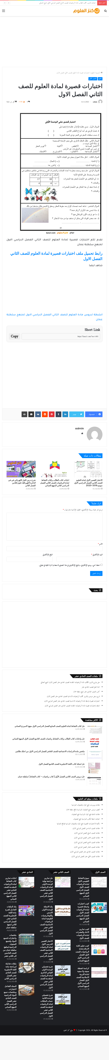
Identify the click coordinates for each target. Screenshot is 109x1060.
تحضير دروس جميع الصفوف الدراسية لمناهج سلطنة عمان (83, 809)
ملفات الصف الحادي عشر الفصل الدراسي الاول (85, 851)
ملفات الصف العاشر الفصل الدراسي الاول (87, 847)
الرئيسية (98, 72)
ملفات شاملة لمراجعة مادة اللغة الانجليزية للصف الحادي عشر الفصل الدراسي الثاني (10, 971)
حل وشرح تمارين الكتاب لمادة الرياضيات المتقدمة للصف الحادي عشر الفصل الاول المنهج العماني (70, 682)
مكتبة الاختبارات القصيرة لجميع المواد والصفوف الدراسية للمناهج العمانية (78, 823)
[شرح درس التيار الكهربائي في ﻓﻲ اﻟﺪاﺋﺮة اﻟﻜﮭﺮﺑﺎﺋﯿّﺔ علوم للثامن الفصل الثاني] (21, 469)
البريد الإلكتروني (96, 554)
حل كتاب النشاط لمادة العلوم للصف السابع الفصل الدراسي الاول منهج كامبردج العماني (50, 726)
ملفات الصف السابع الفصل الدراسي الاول (87, 833)
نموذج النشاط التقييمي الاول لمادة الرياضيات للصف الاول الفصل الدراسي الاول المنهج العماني (82, 887)
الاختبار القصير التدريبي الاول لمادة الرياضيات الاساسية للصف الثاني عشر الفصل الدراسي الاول (46, 950)
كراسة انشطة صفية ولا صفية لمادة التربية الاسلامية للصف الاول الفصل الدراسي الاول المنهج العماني (82, 977)
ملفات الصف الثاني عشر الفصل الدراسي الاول (85, 856)
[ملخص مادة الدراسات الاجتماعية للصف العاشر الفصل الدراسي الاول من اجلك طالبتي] (94, 755)
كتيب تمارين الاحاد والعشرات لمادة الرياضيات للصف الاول (82, 933)
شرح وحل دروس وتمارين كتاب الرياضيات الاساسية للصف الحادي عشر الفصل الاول (73, 696)
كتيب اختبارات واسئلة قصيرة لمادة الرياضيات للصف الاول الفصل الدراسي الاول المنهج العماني (82, 912)
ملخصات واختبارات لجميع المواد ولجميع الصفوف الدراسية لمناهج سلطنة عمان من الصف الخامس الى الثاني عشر (9, 945)
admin (95, 102)
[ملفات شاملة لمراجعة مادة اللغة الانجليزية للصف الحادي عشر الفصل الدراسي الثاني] (26, 967)
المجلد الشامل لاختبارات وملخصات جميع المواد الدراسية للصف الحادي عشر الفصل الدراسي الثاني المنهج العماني (10, 996)
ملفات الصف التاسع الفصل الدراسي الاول (87, 842)
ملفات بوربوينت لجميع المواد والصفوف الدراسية (86, 805)
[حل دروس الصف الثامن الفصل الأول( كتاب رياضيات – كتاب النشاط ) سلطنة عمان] (94, 780)
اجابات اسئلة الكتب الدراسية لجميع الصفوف (86, 819)
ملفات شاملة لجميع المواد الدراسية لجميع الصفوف (86, 814)
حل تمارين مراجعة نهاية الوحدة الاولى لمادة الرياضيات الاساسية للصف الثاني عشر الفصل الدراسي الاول (46, 888)
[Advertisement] (54, 39)
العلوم (92, 72)
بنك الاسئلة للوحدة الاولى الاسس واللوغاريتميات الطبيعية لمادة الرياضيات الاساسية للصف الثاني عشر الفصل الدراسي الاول (46, 920)
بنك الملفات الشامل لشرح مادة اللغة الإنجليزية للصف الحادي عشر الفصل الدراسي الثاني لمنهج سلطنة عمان (9, 917)
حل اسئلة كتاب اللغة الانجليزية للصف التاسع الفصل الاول (62, 764)
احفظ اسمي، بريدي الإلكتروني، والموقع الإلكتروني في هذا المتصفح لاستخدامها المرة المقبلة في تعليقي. (69, 565)
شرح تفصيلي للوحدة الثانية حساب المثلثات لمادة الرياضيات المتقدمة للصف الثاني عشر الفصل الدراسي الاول (46, 1005)
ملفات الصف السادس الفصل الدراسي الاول (86, 828)
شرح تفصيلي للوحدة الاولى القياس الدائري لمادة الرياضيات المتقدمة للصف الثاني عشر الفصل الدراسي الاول (46, 977)
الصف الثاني (92, 78)
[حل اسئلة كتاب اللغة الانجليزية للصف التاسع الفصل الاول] (94, 768)
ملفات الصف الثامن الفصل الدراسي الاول (87, 837)
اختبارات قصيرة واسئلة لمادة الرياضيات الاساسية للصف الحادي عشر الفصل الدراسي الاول (72, 701)
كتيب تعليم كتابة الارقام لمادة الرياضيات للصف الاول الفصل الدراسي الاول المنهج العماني (82, 953)
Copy (14, 336)
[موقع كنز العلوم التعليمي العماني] (86, 11)
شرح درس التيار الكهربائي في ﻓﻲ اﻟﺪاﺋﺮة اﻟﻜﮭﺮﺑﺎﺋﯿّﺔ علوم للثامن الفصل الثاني (22, 483)
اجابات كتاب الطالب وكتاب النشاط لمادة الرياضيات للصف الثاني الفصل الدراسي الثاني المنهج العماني (54, 483)
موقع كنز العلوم (68, 1030)
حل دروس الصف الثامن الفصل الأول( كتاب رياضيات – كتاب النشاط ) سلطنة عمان (51, 776)
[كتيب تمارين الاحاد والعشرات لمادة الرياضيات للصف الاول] (99, 933)
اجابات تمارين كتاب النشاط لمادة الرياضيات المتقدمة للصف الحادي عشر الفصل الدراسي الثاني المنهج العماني (10, 888)
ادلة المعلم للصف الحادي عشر (91, 687)
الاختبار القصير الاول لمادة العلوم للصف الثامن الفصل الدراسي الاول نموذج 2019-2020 (88, 483)
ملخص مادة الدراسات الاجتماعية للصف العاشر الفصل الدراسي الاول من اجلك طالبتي (50, 751)
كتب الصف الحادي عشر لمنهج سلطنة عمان (86, 691)
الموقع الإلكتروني (48, 554)
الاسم (100, 544)
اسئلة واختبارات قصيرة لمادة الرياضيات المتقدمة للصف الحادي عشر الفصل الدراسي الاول (72, 705)
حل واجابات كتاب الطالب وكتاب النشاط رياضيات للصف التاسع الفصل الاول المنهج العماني (48, 738)
